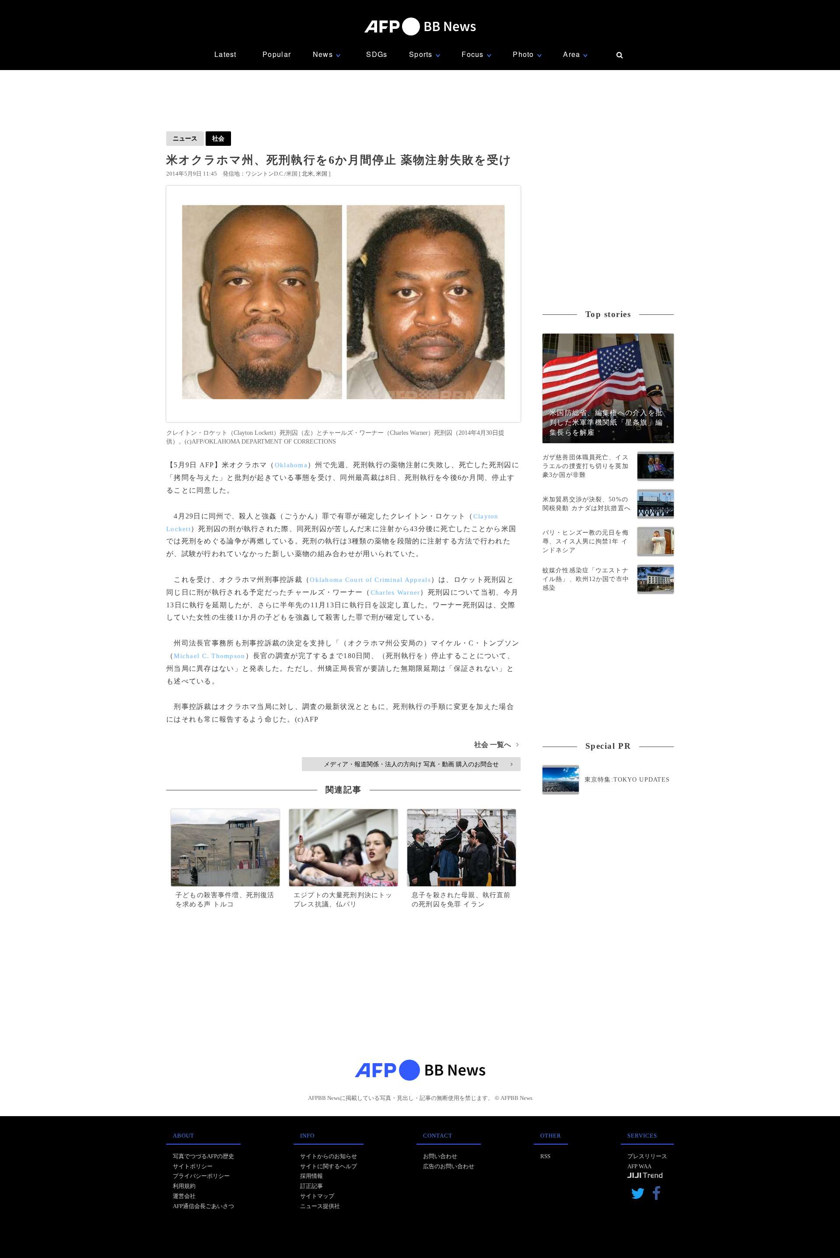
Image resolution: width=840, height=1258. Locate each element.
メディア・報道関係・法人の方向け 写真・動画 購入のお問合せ (418, 764)
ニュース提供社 (320, 1206)
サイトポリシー (193, 1166)
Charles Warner (395, 592)
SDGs (376, 54)
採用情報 (311, 1176)
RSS (545, 1156)
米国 (321, 173)
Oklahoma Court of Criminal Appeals (370, 579)
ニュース (185, 138)
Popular (276, 54)
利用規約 (184, 1186)
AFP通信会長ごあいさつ (203, 1206)
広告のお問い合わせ (448, 1166)
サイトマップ (317, 1196)
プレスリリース (647, 1156)
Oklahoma (291, 465)
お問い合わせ (440, 1156)
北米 (307, 173)
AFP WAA (639, 1166)
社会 (218, 138)
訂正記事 (311, 1186)
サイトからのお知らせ (328, 1156)
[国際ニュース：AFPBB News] (420, 26)
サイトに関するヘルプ (328, 1166)
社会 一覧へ (496, 744)
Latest (225, 54)
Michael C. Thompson (209, 655)
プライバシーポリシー (201, 1176)
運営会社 (184, 1196)
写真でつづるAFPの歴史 (203, 1156)
